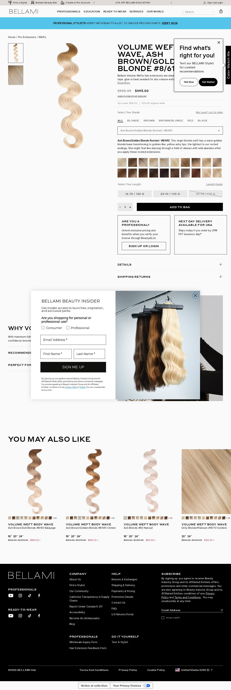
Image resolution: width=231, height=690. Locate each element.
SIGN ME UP (73, 367)
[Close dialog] (195, 295)
